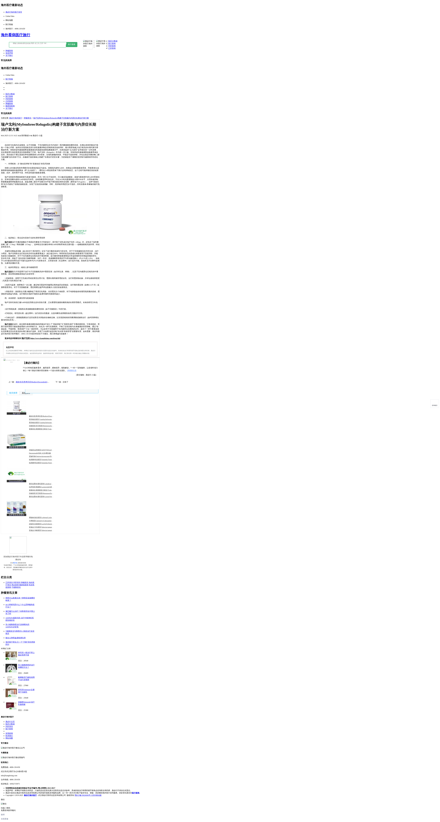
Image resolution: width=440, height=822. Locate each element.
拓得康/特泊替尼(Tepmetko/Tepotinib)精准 (43, 459)
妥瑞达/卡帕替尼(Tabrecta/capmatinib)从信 (43, 530)
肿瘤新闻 (9, 51)
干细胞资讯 (16, 587)
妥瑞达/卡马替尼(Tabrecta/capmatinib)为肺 (43, 527)
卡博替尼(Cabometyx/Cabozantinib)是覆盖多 (44, 521)
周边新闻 (15, 585)
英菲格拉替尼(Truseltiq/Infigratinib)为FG (43, 422)
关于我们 (9, 55)
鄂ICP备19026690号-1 (83, 795)
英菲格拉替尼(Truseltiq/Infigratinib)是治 (43, 419)
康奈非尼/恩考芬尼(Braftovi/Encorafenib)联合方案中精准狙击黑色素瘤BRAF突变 (48, 382)
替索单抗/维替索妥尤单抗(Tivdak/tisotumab (44, 429)
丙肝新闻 (112, 46)
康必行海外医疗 (15, 118)
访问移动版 (97, 795)
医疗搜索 (71, 44)
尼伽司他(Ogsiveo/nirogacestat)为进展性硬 (43, 456)
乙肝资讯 (9, 582)
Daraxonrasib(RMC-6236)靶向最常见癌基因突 (44, 453)
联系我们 (9, 736)
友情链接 (9, 733)
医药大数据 (112, 41)
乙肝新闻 (112, 48)
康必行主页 (10, 722)
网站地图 (9, 738)
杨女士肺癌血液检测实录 (16, 638)
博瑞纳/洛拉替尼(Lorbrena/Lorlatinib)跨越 (43, 517)
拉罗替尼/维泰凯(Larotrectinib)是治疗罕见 (43, 487)
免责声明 (9, 53)
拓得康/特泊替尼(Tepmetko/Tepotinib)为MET (44, 463)
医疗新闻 (112, 43)
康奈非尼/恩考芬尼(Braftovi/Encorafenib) (43, 416)
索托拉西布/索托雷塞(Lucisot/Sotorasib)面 (43, 496)
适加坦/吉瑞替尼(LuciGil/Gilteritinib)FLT (43, 524)
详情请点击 (71, 370)
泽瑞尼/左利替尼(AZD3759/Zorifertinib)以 (43, 450)
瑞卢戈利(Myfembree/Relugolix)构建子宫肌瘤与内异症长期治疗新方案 (61, 118)
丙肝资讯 (17, 582)
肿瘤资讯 (27, 118)
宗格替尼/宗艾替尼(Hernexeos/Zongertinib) (43, 426)
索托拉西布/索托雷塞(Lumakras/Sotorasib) (43, 484)
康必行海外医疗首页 (14, 12)
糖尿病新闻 (10, 106)
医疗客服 (9, 79)
